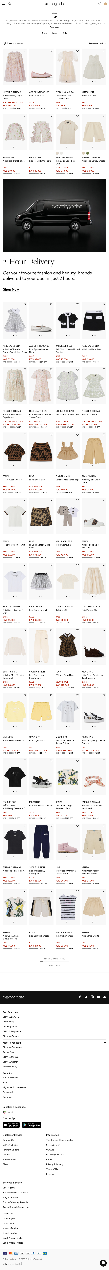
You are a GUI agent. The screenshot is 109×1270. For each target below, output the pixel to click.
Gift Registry (9, 1187)
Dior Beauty (8, 1021)
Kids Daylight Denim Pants (91, 481)
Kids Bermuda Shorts (39, 936)
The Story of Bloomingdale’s (59, 1140)
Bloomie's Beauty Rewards (15, 1202)
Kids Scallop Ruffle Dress (67, 414)
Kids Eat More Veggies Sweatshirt (13, 676)
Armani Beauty (9, 1052)
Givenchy (8, 737)
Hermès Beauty (10, 1066)
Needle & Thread (12, 92)
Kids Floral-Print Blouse (14, 161)
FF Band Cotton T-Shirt (14, 545)
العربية (10, 1112)
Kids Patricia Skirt (90, 610)
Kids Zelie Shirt (63, 610)
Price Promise (9, 1159)
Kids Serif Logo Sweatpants (36, 676)
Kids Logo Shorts (37, 740)
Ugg (58, 867)
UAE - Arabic (9, 1223)
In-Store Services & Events (15, 1192)
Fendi (6, 476)
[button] (13, 81)
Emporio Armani (65, 157)
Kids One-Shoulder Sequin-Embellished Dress (15, 350)
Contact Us (8, 1140)
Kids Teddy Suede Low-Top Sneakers (93, 676)
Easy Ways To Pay (55, 1154)
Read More (54, 27)
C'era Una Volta (65, 92)
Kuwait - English (10, 1228)
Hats (5, 1082)
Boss (32, 932)
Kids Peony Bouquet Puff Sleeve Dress (41, 415)
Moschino (87, 671)
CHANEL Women (10, 1062)
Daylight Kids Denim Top (67, 479)
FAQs (5, 1164)
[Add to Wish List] (25, 51)
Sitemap (50, 1174)
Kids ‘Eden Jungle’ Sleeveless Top (64, 807)
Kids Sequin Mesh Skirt (40, 610)
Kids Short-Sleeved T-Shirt (13, 611)
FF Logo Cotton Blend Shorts (39, 546)
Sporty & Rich (10, 671)
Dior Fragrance (10, 1026)
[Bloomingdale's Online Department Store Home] (54, 3)
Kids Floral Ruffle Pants (40, 161)
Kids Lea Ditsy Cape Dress (12, 97)
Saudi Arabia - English (13, 1238)
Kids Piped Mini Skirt (91, 349)
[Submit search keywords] (10, 4)
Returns (6, 1154)
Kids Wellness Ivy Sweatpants (37, 872)
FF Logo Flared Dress (66, 675)
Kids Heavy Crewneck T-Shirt (14, 808)
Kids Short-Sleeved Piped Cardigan (68, 350)
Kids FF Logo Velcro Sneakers (91, 546)
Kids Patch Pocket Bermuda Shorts (90, 872)
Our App (50, 1149)
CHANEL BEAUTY (11, 1017)
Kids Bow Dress (89, 95)
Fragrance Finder (11, 1197)
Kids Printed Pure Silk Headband (92, 807)
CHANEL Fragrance (12, 1031)
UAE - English (9, 1218)
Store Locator (52, 1145)
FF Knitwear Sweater (12, 479)
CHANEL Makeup (11, 1057)
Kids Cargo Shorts (90, 936)
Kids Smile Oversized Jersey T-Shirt (65, 741)
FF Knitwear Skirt (37, 479)
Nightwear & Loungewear (14, 1087)
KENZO (59, 802)
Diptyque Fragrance (12, 1047)
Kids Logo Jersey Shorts (93, 161)
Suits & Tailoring (10, 1077)
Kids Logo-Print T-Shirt (14, 871)
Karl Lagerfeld (11, 346)
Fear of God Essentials (9, 803)
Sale (54, 13)
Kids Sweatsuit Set (64, 545)
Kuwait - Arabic (10, 1233)
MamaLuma (88, 92)
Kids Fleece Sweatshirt (13, 740)
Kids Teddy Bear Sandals (41, 805)
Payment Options (11, 1149)
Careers (50, 1159)
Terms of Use (52, 1169)
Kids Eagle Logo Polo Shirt (66, 162)
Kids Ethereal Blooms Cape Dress (12, 415)
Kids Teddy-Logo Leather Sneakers (94, 741)
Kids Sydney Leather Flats (39, 350)
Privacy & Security (54, 1164)
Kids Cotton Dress (64, 936)
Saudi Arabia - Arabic (13, 1243)
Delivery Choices (10, 1145)
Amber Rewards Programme (16, 1207)
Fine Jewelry (8, 1092)
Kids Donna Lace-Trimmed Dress (64, 97)
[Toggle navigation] (3, 4)
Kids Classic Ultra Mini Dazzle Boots (66, 872)
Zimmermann (63, 476)
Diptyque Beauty (11, 1036)
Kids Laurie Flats (36, 95)
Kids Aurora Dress (90, 414)
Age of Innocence (39, 92)
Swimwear (7, 1097)
